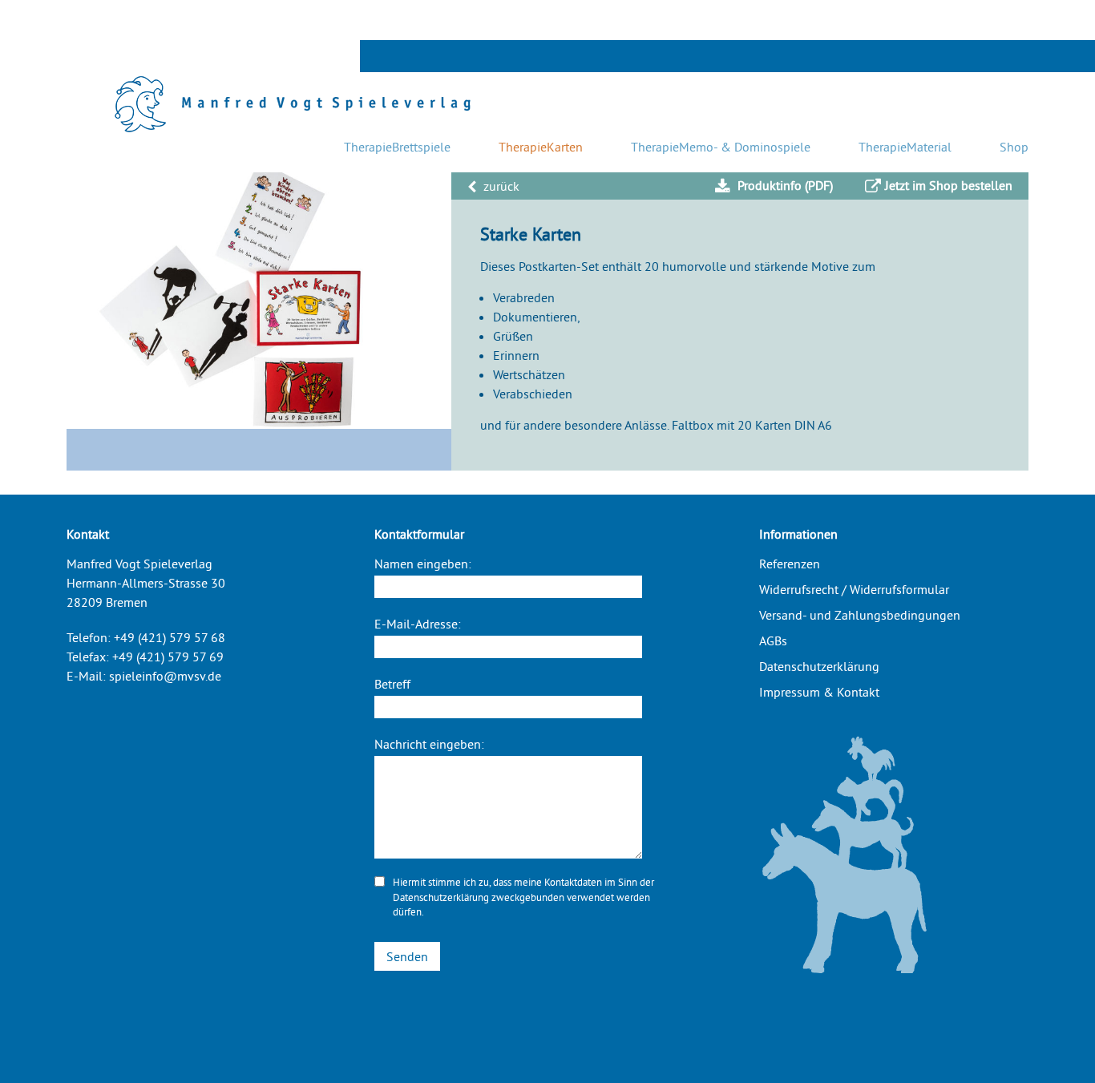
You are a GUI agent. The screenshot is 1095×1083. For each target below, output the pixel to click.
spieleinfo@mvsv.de (165, 676)
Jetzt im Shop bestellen (948, 185)
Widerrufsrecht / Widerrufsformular (854, 589)
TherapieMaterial (905, 147)
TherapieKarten (541, 147)
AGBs (773, 640)
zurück (499, 186)
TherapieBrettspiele (397, 147)
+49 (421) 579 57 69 (168, 657)
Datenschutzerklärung (441, 897)
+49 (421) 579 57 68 (169, 637)
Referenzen (789, 564)
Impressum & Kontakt (819, 692)
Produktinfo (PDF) (783, 185)
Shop (1014, 147)
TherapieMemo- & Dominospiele (720, 147)
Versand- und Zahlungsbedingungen (859, 615)
